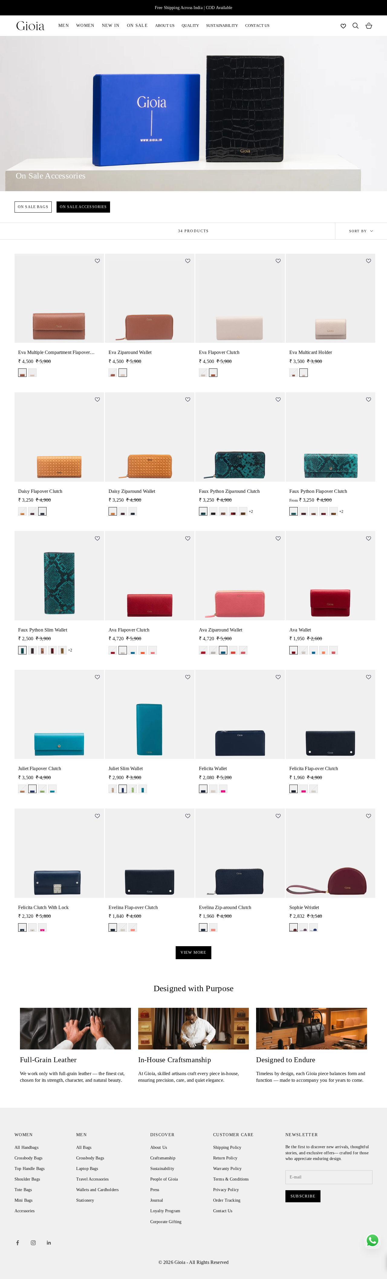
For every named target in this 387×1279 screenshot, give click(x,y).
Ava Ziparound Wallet (220, 629)
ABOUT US (164, 25)
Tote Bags (23, 1189)
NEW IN (111, 25)
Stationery (85, 1200)
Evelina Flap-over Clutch (133, 907)
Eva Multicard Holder (310, 352)
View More (193, 952)
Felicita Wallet (213, 768)
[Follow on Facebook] (18, 1243)
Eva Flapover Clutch (219, 352)
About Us (158, 1147)
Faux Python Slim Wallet (42, 629)
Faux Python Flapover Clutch (318, 491)
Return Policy (225, 1158)
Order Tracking (226, 1200)
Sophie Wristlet (304, 907)
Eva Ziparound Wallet (130, 352)
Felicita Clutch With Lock (43, 907)
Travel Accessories (92, 1179)
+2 (251, 511)
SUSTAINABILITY (222, 25)
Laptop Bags (87, 1168)
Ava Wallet (300, 629)
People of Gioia (164, 1179)
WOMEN (85, 25)
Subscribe (303, 1196)
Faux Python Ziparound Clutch (229, 491)
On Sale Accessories (83, 207)
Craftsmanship (162, 1158)
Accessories (25, 1211)
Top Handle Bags (29, 1168)
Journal (156, 1200)
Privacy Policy (226, 1189)
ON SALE (137, 25)
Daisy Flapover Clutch (40, 491)
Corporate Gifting (165, 1222)
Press (154, 1189)
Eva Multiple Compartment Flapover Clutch (54, 353)
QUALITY (190, 25)
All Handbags (26, 1147)
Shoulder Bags (27, 1179)
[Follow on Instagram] (33, 1243)
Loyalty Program (165, 1211)
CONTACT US (257, 25)
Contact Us (222, 1211)
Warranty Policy (227, 1168)
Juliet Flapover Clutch (39, 768)
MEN (63, 25)
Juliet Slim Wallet (126, 768)
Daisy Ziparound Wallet (132, 491)
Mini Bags (23, 1200)
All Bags (83, 1147)
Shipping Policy (227, 1147)
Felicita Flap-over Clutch (313, 768)
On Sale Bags (33, 207)
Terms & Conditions (231, 1179)
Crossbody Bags (28, 1158)
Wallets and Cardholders (97, 1189)
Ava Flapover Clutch (129, 629)
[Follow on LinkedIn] (49, 1243)
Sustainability (162, 1168)
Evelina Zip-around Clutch (225, 907)
